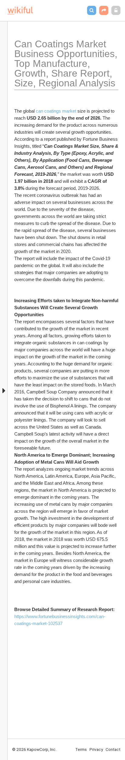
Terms (81, 749)
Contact (113, 749)
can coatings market (56, 111)
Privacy (96, 749)
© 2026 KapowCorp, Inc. (34, 749)
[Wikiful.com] (20, 10)
